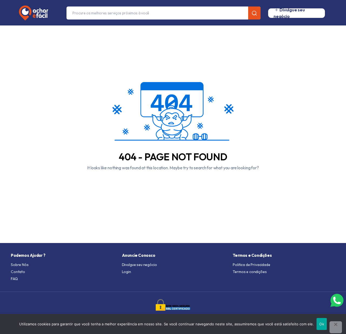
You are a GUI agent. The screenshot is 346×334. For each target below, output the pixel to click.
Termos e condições (250, 271)
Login (126, 271)
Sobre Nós (20, 264)
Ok (321, 324)
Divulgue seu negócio (139, 264)
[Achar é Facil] (31, 13)
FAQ (14, 278)
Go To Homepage (173, 180)
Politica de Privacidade (251, 264)
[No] (336, 327)
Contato (18, 271)
